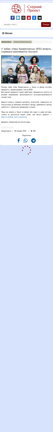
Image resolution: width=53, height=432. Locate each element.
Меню (8, 33)
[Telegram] (33, 142)
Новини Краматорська (22, 42)
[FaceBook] (19, 142)
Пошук (46, 24)
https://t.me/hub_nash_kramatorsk (14, 117)
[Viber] (26, 142)
